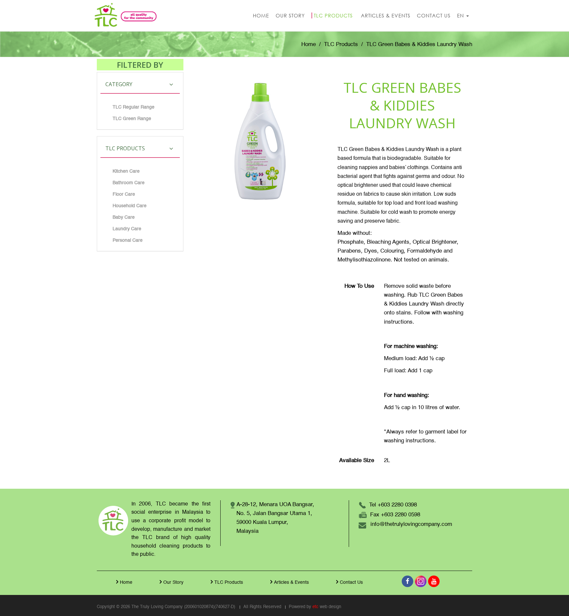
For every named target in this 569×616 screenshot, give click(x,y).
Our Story (173, 582)
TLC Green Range (132, 118)
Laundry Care (127, 229)
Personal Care (128, 240)
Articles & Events (291, 582)
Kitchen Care (126, 171)
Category (118, 84)
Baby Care (124, 217)
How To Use (359, 286)
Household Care (130, 206)
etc (315, 607)
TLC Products (341, 44)
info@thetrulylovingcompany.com (411, 524)
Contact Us (351, 582)
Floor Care (124, 194)
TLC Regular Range (133, 107)
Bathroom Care (129, 183)
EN (461, 15)
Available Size (356, 460)
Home (308, 44)
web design (330, 607)
